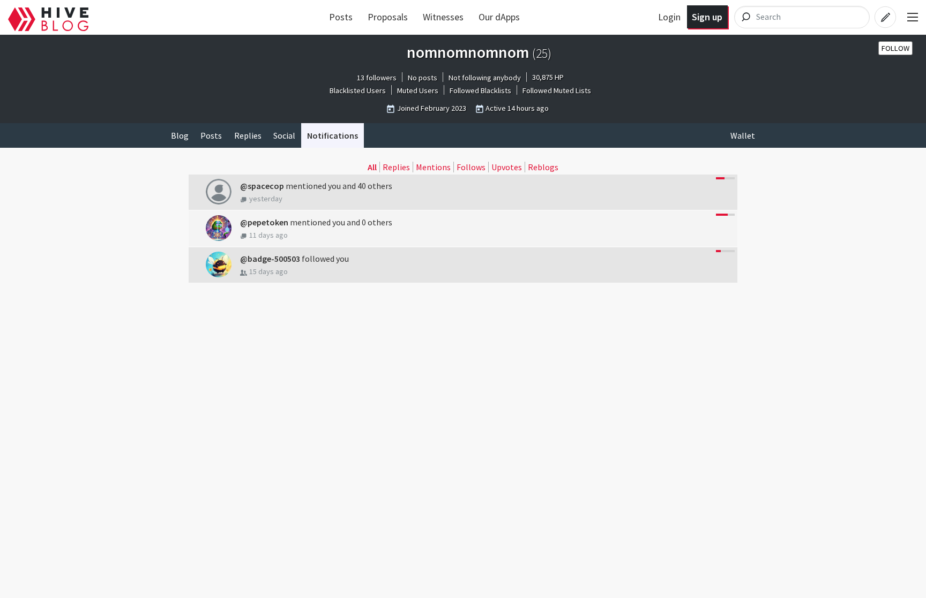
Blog (180, 135)
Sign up (707, 17)
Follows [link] (471, 167)
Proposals (388, 17)
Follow (895, 48)
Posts (341, 17)
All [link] (372, 167)
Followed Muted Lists (556, 90)
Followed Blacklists (480, 90)
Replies (248, 135)
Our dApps (499, 17)
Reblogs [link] (543, 167)
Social (284, 135)
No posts (422, 77)
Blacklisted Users (358, 90)
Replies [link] (396, 167)
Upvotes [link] (506, 167)
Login (669, 17)
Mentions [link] (433, 167)
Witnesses (443, 17)
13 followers (377, 77)
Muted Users (417, 90)
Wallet (742, 135)
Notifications (332, 135)
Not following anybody (485, 77)
